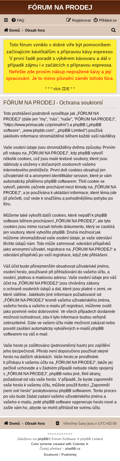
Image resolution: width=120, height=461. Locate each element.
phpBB (43, 439)
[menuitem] (17, 20)
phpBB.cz (72, 448)
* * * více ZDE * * (60, 66)
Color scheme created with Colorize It (59, 444)
